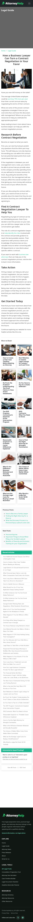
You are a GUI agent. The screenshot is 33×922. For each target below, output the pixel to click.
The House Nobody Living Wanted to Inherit (16, 626)
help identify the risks (12, 233)
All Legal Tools (7, 869)
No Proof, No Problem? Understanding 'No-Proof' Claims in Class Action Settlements (8, 388)
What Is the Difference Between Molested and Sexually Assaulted (8, 471)
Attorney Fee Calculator (9, 875)
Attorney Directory (7, 895)
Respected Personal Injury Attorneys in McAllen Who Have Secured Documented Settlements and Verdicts (15, 651)
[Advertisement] (16, 28)
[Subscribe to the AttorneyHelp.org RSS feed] (23, 917)
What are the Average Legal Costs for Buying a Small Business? (8, 496)
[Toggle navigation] (29, 3)
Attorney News (6, 849)
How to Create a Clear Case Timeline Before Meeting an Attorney (8, 361)
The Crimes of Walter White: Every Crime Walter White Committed (24, 470)
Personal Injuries (11, 535)
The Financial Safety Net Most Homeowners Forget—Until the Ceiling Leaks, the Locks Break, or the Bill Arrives (15, 675)
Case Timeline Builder (8, 878)
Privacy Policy (5, 913)
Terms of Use (14, 913)
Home (3, 51)
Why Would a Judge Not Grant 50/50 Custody (23, 496)
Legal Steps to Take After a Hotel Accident (16, 645)
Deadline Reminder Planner (10, 885)
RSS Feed (23, 767)
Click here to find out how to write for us (15, 759)
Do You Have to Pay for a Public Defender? (24, 384)
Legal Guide (12, 51)
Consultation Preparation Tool (11, 872)
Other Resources (7, 901)
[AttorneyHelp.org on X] (18, 917)
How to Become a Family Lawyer (17, 514)
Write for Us (5, 859)
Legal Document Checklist (10, 882)
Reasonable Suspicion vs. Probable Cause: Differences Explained (7, 444)
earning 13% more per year (18, 99)
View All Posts (12, 767)
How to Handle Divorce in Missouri (13, 584)
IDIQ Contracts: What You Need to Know (24, 414)
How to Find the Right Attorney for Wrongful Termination (23, 443)
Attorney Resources (8, 898)
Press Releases (6, 852)
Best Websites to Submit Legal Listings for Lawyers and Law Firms (24, 361)
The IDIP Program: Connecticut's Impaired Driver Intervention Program (8, 416)
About (4, 856)
